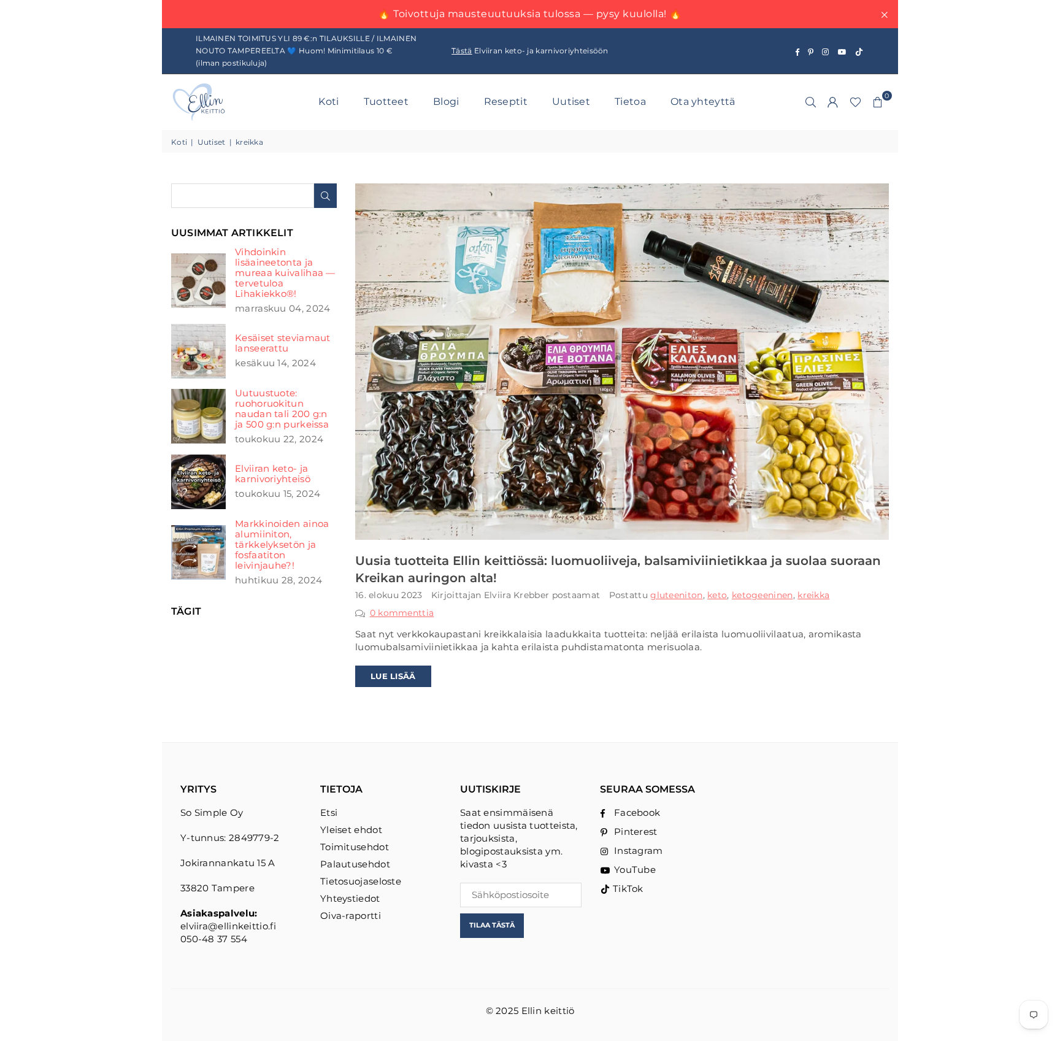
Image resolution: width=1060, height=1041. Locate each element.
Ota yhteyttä (702, 101)
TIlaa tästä (492, 925)
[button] (878, 102)
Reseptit (506, 101)
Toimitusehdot (354, 847)
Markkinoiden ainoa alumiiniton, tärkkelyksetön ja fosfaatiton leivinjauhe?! (282, 544)
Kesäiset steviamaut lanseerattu (283, 342)
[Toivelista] (855, 102)
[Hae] (811, 102)
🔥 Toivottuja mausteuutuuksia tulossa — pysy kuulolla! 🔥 (530, 14)
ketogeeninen (762, 595)
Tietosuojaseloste (360, 881)
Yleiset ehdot (351, 829)
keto (717, 595)
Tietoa (630, 101)
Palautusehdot (355, 864)
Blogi (446, 101)
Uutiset (571, 101)
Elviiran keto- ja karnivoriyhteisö (272, 473)
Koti (328, 101)
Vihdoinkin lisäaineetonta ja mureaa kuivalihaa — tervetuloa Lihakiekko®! (285, 273)
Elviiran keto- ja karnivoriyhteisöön (530, 50)
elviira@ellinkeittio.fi (228, 926)
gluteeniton (676, 595)
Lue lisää (393, 676)
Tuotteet (386, 101)
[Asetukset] (833, 102)
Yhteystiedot (350, 898)
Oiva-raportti (350, 915)
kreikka (813, 595)
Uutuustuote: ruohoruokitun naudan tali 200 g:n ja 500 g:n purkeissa (282, 408)
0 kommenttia (402, 613)
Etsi (328, 812)
